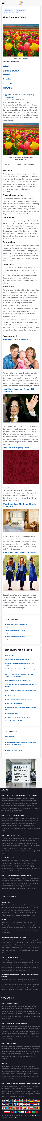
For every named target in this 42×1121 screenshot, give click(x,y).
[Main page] (21, 3)
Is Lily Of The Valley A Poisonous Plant (17, 659)
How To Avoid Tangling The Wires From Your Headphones (20, 1083)
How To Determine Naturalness (15, 636)
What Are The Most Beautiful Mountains (18, 680)
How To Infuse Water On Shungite (16, 624)
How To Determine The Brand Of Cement (18, 699)
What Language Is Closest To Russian (14, 937)
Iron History (5, 1063)
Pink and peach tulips (11, 70)
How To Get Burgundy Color (16, 448)
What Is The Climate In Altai (14, 721)
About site (35, 1115)
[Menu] (2, 2)
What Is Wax (5, 902)
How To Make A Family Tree (10, 835)
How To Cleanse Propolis (9, 1003)
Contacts (4, 1118)
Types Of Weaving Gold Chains (15, 630)
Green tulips (7, 83)
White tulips (7, 87)
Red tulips (6, 66)
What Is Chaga (9, 655)
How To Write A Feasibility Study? (12, 815)
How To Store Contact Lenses (15, 696)
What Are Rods (10, 736)
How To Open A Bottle (12, 713)
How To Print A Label (8, 858)
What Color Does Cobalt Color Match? (20, 552)
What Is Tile (5, 919)
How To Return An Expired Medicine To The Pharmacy (19, 795)
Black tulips (7, 75)
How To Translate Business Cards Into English (16, 875)
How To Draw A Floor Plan (13, 750)
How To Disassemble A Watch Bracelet (14, 1023)
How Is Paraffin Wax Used (13, 703)
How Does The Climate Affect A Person (17, 717)
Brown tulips (7, 79)
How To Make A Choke (8, 1043)
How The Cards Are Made (9, 957)
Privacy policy (12, 1118)
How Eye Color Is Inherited (15, 339)
